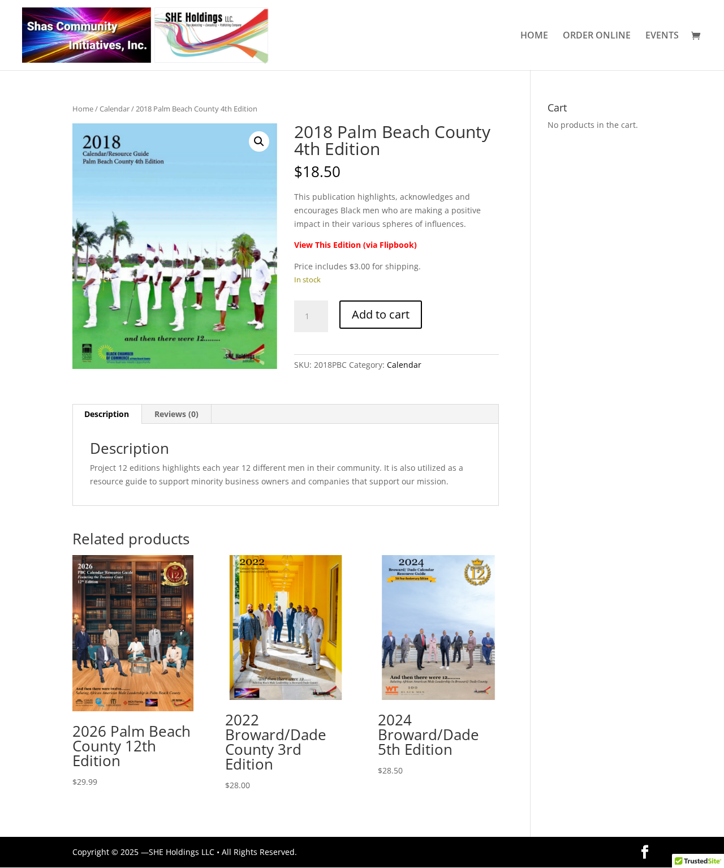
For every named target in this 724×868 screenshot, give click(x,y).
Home (82, 109)
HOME (534, 36)
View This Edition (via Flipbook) (355, 244)
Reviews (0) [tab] (176, 414)
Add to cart (381, 314)
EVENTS (662, 36)
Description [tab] (106, 414)
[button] (259, 141)
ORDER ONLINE (597, 36)
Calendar (115, 109)
